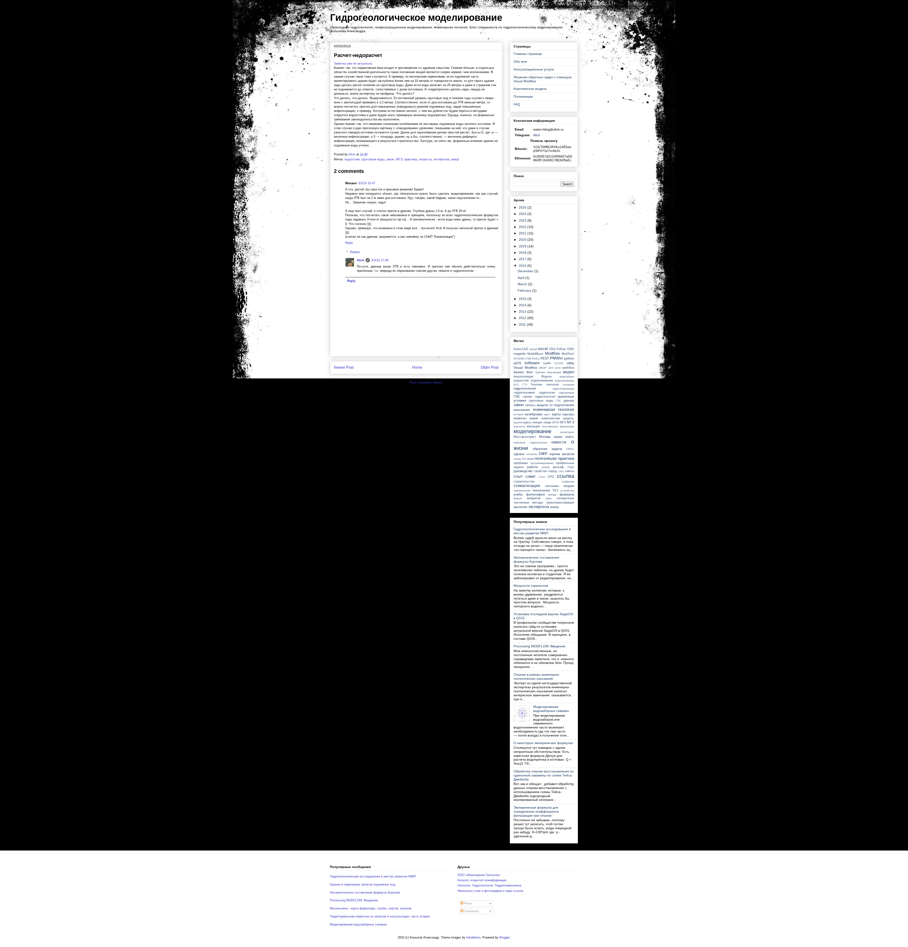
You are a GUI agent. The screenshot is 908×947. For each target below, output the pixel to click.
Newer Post (344, 367)
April (521, 278)
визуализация (523, 376)
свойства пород (545, 471)
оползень (531, 454)
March (523, 284)
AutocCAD (521, 349)
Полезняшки (523, 96)
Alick (360, 260)
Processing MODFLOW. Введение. (540, 646)
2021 (523, 233)
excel (543, 348)
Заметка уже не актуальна (353, 63)
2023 (523, 220)
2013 (523, 311)
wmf (550, 367)
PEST (545, 358)
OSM (528, 358)
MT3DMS (519, 358)
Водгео (546, 376)
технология (541, 490)
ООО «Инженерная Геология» (479, 875)
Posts (467, 903)
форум (518, 498)
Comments (471, 911)
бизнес (519, 372)
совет (530, 476)
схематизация (527, 485)
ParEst (536, 358)
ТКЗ (555, 490)
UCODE (558, 363)
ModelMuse (535, 353)
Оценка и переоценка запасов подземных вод (362, 884)
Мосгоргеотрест (525, 436)
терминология (522, 490)
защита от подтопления (555, 405)
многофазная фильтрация (558, 426)
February (525, 290)
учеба (518, 494)
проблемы (521, 463)
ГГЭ (524, 384)
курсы (527, 422)
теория (568, 486)
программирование (542, 463)
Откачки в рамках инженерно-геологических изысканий (537, 676)
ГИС (517, 396)
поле (530, 458)
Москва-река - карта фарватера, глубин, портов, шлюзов (370, 908)
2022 (523, 227)
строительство (524, 481)
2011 (523, 324)
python (569, 358)
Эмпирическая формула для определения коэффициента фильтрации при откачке (536, 811)
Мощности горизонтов (531, 585)
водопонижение (542, 380)
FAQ (517, 104)
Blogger (504, 937)
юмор (455, 159)
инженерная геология (553, 409)
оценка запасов (561, 454)
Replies (355, 252)
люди (547, 422)
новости (558, 442)
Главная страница (528, 54)
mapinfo (520, 353)
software (532, 363)
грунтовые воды (373, 159)
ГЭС (558, 400)
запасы (530, 405)
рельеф (558, 467)
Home (417, 367)
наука (558, 436)
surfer (547, 363)
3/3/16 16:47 (366, 183)
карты (556, 414)
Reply (349, 243)
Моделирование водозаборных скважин (551, 709)
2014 (523, 305)
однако (519, 454)
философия (535, 494)
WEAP (542, 367)
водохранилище (564, 380)
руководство (523, 471)
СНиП (518, 476)
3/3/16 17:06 (379, 260)
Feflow (561, 349)
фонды (552, 494)
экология (520, 507)
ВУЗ (516, 384)
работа (532, 467)
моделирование (532, 431)
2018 (523, 252)
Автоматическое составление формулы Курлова (536, 559)
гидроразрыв (566, 392)
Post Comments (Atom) (426, 382)
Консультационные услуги (534, 69)
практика (410, 159)
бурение (540, 372)
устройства (567, 490)
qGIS (517, 363)
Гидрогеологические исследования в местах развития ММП (542, 531)
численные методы (528, 502)
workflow (568, 367)
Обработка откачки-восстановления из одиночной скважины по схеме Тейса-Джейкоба (543, 775)
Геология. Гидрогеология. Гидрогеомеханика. (490, 885)
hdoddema (473, 937)
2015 (523, 299)
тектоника (552, 486)
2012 (523, 318)
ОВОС (570, 448)
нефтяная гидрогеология (530, 442)
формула (567, 494)
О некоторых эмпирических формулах (543, 743)
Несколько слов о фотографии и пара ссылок (490, 891)
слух (561, 471)
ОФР (543, 454)
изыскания (522, 410)
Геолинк (536, 384)
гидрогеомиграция (563, 388)
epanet (533, 349)
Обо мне (520, 61)
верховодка (554, 372)
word (557, 367)
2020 (523, 239)
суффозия (568, 481)
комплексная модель (557, 418)
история (518, 414)
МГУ (563, 422)
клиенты (520, 418)
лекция (537, 422)
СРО (550, 476)
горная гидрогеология (539, 396)
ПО (524, 458)
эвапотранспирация (560, 502)
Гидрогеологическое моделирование (416, 17)
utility (570, 363)
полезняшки (546, 458)
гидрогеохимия (524, 392)
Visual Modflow (525, 367)
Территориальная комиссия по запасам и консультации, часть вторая (380, 916)
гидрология (547, 392)
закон (390, 159)
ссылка (565, 476)
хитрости (425, 159)
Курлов (518, 422)
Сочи (542, 476)
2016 (523, 265)
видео (568, 372)
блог (529, 372)
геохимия (568, 384)
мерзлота (519, 426)
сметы (569, 471)
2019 (523, 246)
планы (517, 458)
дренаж (568, 400)
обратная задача (547, 449)
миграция (533, 426)
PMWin (556, 358)
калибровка (533, 414)
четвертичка (565, 498)
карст (547, 414)
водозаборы (567, 376)
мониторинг (567, 432)
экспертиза (441, 159)
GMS (570, 349)
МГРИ (555, 422)
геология (552, 384)
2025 (523, 207)
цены (549, 498)
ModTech (568, 353)
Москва (544, 436)
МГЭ (399, 159)
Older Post (489, 367)
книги (534, 418)
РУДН (571, 467)
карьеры (568, 414)
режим (546, 467)
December (526, 271)
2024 (523, 214)
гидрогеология (525, 388)
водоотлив (352, 159)
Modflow (552, 353)
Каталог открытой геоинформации (482, 880)
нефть (569, 436)
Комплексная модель (530, 89)
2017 (523, 259)
